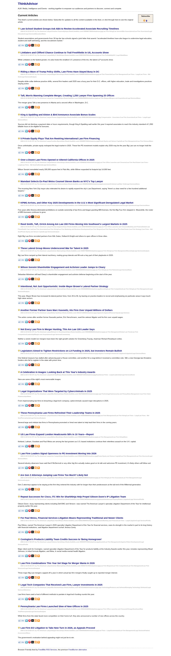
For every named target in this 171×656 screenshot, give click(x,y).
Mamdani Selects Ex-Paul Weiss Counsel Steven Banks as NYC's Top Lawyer (62, 181)
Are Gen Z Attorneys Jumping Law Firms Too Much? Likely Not (54, 475)
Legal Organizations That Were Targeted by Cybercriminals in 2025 (56, 391)
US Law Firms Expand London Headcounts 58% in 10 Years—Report (57, 434)
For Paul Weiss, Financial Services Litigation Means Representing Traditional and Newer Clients (72, 518)
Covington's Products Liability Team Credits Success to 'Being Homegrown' (61, 539)
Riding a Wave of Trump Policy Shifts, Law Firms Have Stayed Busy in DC (60, 71)
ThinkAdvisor (28, 3)
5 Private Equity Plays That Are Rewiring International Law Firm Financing (60, 138)
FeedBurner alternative (77, 650)
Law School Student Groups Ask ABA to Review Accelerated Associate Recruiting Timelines (70, 28)
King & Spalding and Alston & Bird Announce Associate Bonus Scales (58, 114)
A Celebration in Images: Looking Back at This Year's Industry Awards (57, 372)
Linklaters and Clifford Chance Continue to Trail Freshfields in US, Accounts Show (65, 52)
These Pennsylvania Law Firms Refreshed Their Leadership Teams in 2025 (60, 413)
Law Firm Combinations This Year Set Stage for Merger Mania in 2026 (58, 563)
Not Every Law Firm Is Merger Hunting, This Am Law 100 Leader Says (58, 329)
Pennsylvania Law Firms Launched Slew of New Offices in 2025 (54, 606)
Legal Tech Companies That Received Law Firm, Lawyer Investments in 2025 (61, 585)
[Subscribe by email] (35, 46)
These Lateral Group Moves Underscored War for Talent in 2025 (54, 248)
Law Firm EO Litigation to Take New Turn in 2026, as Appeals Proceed (58, 628)
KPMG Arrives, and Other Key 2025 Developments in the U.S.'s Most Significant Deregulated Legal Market (77, 203)
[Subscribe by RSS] (38, 46)
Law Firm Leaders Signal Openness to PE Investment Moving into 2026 (58, 453)
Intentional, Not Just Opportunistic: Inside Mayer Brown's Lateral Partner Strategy (64, 286)
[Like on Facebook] (21, 46)
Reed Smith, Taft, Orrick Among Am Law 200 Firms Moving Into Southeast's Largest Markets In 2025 (74, 224)
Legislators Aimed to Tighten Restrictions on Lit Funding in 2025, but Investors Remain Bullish (71, 351)
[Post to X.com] (32, 46)
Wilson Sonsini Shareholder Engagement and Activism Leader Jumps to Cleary (63, 267)
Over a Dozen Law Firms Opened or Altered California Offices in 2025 (57, 160)
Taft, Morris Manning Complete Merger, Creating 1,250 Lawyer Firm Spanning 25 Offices (67, 95)
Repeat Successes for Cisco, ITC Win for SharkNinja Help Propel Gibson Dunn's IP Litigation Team (73, 496)
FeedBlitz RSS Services (47, 650)
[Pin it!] (29, 46)
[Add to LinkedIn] (26, 46)
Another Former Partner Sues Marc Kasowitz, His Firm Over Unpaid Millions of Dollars (66, 310)
